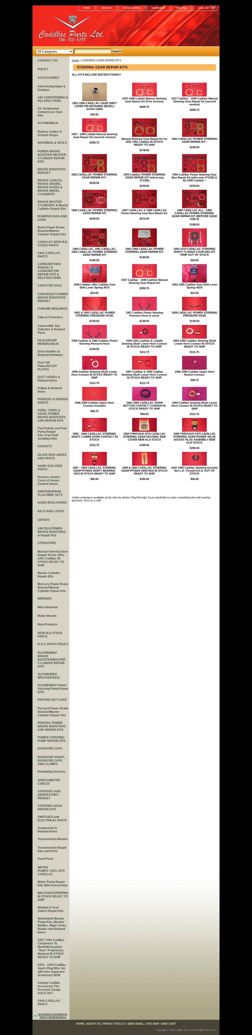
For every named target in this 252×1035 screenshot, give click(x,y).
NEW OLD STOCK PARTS (50, 634)
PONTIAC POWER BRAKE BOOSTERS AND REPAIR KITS (52, 726)
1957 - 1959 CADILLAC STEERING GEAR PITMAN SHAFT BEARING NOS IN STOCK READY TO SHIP (94, 470)
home (86, 7)
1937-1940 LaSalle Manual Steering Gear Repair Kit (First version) (144, 100)
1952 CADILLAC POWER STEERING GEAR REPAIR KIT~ (195, 140)
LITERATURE (47, 543)
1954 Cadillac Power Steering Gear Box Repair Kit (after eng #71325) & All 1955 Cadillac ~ (194, 177)
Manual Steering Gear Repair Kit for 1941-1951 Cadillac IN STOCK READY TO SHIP (144, 141)
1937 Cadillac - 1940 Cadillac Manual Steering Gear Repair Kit (144, 281)
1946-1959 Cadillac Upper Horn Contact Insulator (94, 404)
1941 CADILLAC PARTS (49, 254)
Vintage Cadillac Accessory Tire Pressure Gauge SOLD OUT (49, 988)
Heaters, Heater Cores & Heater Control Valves (49, 480)
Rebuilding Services (52, 771)
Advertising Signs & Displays (51, 88)
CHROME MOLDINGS (52, 308)
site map (181, 7)
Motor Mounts (47, 616)
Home (75, 60)
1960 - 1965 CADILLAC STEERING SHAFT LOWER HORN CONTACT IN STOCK (94, 436)
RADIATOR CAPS (50, 748)
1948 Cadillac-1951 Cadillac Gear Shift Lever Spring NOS (94, 286)
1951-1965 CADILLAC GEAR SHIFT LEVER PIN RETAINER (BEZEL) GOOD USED (94, 106)
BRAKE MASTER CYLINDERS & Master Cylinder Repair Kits (53, 205)
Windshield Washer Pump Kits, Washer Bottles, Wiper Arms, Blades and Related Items (52, 925)
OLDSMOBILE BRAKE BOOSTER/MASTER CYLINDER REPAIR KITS (51, 659)
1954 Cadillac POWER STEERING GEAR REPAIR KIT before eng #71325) (144, 177)
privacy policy (131, 7)
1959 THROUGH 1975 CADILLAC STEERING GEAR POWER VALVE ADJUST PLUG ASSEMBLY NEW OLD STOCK (194, 438)
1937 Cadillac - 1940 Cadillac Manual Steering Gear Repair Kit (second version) (194, 101)
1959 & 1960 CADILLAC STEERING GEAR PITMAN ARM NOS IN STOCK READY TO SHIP (144, 470)
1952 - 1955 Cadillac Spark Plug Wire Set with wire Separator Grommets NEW (52, 970)
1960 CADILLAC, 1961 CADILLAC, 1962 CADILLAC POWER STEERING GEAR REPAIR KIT (94, 251)
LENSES (43, 520)
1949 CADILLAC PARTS (49, 1002)
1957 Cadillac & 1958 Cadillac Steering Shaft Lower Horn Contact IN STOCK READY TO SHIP (144, 374)
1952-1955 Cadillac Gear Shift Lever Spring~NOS (194, 286)
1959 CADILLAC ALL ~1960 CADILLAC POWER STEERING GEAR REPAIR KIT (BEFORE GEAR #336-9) (194, 215)
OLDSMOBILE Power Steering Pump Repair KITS (53, 689)
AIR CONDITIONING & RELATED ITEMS (53, 99)
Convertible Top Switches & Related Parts (51, 329)
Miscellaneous (48, 607)
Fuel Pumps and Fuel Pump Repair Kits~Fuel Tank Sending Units (52, 433)
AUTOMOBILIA (48, 123)
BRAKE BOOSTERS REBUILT (52, 171)
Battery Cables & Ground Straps (50, 133)
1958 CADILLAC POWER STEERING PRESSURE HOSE (195, 314)
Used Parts (45, 858)
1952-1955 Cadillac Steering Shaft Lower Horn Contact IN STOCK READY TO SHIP (194, 343)
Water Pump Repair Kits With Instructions (53, 883)
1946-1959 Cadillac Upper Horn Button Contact (194, 373)
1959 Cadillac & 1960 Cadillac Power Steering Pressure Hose (94, 342)
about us (106, 7)
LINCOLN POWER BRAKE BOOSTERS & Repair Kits (52, 532)
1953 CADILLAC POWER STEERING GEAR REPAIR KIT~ (94, 176)
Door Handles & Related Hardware (50, 353)
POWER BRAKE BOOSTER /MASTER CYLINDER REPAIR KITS (52, 156)
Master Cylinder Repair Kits (49, 574)
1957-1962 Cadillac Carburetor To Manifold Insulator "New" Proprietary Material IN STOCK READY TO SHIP (51, 948)
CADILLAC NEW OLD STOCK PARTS (52, 243)
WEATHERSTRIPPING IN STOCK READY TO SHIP (53, 896)
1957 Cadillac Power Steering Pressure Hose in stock (144, 314)
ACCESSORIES (48, 78)
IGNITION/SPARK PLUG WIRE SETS (50, 493)
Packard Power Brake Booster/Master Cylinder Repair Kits (53, 712)
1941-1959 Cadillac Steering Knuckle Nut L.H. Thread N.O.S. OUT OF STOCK (194, 470)
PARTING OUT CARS (52, 699)
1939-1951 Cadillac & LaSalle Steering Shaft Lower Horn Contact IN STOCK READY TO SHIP (144, 343)
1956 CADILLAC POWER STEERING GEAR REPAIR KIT (94, 212)
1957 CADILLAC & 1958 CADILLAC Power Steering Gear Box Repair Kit (144, 212)
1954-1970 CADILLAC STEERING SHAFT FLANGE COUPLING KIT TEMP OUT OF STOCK (194, 251)
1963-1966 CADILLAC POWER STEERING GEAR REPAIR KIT (144, 250)
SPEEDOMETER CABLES (49, 782)
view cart (203, 7)
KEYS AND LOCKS (51, 511)
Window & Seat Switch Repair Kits (50, 909)
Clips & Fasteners (50, 317)
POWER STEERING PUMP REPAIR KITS (51, 739)
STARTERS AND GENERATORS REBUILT (49, 795)
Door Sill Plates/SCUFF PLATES (47, 366)
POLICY (43, 69)
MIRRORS (45, 598)
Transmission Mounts (53, 839)
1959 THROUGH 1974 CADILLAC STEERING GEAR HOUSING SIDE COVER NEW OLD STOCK (144, 436)
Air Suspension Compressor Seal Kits (50, 112)
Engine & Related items (50, 389)
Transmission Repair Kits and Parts (52, 849)
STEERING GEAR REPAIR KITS (50, 807)
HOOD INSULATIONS (52, 502)
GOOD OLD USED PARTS (50, 467)
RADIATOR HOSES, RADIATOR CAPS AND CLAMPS (51, 760)
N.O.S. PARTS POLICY (53, 644)
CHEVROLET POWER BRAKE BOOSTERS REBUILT (53, 297)
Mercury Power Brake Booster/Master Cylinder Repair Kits (53, 587)
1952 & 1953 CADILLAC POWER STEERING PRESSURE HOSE (94, 314)
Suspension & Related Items (47, 829)
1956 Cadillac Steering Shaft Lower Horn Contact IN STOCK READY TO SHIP (94, 374)
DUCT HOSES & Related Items (49, 378)
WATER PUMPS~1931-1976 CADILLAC (51, 871)
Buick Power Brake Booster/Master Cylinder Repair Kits (52, 231)
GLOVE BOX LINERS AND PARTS (52, 456)
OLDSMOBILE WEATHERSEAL (49, 675)
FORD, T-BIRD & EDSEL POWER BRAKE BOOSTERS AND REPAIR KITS (52, 415)
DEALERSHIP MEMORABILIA (48, 342)
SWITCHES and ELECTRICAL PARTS (52, 818)
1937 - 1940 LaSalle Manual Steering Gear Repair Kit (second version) (94, 136)
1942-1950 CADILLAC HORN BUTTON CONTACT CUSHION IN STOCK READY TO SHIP (144, 405)
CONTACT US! (48, 60)
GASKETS (45, 446)
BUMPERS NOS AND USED (52, 218)
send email (158, 7)
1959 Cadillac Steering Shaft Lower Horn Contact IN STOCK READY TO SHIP (195, 405)
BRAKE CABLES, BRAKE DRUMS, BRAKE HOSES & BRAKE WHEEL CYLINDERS (50, 187)
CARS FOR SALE (50, 285)
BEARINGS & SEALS (52, 142)
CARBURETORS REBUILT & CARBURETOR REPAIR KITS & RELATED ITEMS (49, 271)
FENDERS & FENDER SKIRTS (53, 401)
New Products (47, 624)
